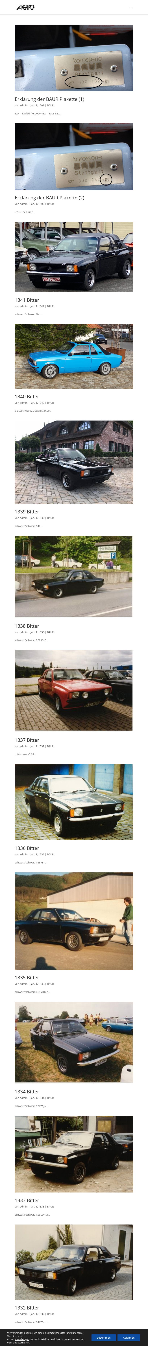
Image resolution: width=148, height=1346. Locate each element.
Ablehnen (129, 1337)
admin (24, 105)
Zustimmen (104, 1337)
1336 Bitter (27, 848)
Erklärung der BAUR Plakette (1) (49, 99)
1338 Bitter (27, 626)
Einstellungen (22, 1339)
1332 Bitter (27, 1307)
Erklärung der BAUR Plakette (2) (49, 197)
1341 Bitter (27, 300)
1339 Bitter (27, 511)
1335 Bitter (27, 977)
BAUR (50, 105)
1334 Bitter (27, 1091)
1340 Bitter (27, 396)
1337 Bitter (27, 740)
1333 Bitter (27, 1200)
